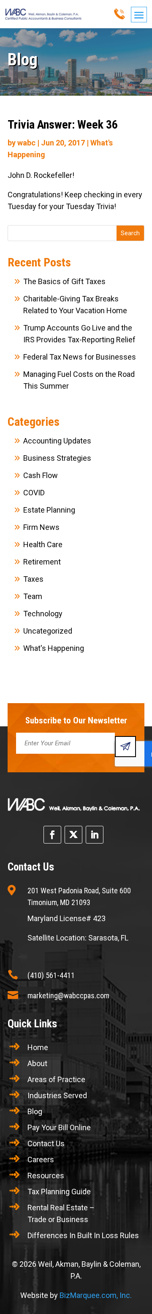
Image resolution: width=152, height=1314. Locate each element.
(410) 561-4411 (51, 975)
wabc (26, 142)
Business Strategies (57, 458)
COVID (34, 492)
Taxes (33, 579)
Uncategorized (47, 630)
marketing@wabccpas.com (68, 995)
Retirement (42, 561)
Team (32, 596)
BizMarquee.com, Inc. (96, 1295)
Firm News (41, 527)
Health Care (42, 544)
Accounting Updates (57, 440)
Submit (125, 746)
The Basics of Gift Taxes (64, 281)
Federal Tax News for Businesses (79, 356)
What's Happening (53, 648)
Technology (42, 613)
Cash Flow (40, 475)
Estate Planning (49, 509)
